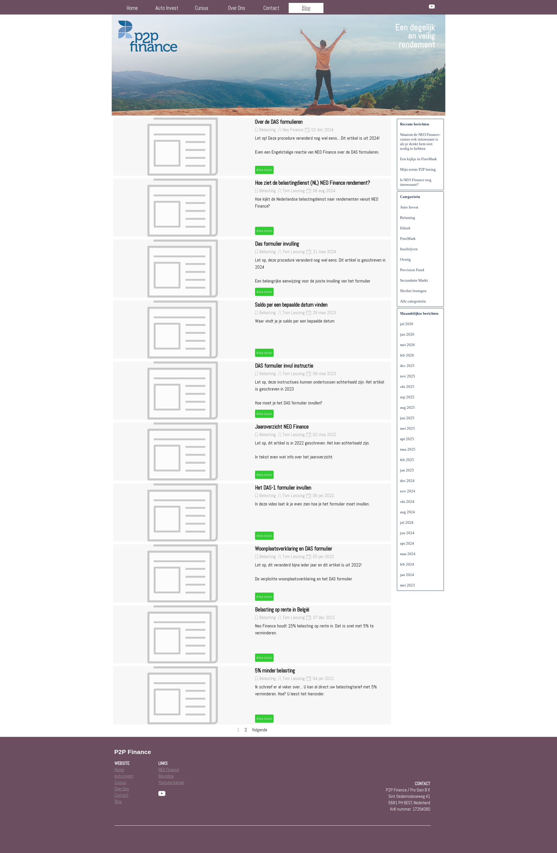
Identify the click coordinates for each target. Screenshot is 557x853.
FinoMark (408, 238)
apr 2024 (407, 543)
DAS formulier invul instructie (284, 365)
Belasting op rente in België (282, 609)
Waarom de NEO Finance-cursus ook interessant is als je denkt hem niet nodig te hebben (420, 141)
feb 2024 (407, 564)
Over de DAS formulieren (279, 121)
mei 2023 (407, 585)
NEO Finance (168, 769)
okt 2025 (407, 386)
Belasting (267, 130)
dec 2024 (407, 480)
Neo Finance (293, 130)
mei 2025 (407, 428)
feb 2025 (407, 460)
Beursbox (166, 776)
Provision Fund (412, 270)
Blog (306, 8)
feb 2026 (407, 355)
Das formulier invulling (277, 243)
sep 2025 (407, 397)
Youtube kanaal (171, 782)
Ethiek (405, 228)
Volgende (259, 730)
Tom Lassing (294, 191)
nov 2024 (407, 491)
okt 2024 (407, 501)
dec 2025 (407, 365)
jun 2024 (407, 533)
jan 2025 (407, 470)
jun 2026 (407, 334)
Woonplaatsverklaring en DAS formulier (293, 548)
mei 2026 (407, 345)
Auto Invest (166, 8)
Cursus (201, 8)
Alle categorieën (413, 301)
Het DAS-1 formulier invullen (283, 487)
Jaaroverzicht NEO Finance (282, 426)
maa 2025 (407, 449)
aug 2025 (407, 407)
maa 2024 (407, 554)
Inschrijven (409, 249)
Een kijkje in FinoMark (418, 159)
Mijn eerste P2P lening (418, 169)
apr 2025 (407, 439)
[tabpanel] (393, 36)
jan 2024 (407, 575)
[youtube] (431, 6)
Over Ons (236, 8)
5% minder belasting (275, 670)
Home (132, 8)
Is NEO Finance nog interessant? (415, 182)
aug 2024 (407, 512)
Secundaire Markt (414, 280)
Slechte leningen (413, 291)
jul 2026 (406, 324)
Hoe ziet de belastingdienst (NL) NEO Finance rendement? (312, 182)
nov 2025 (407, 376)
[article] (252, 147)
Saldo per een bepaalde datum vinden (291, 304)
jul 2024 (406, 522)
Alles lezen (264, 170)
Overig (405, 259)
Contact (271, 8)
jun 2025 (407, 418)
